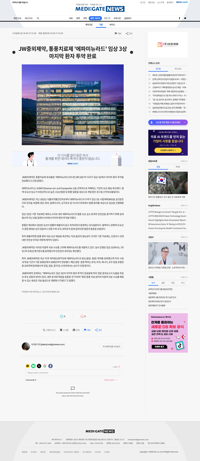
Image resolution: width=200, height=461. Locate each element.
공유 (131, 33)
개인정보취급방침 (54, 452)
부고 (182, 282)
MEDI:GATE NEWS (100, 7)
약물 (101, 24)
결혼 (163, 282)
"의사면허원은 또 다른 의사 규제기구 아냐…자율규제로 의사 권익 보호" (170, 95)
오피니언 (117, 18)
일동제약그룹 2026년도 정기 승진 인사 (162, 297)
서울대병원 (152, 293)
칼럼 (158, 166)
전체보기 (183, 161)
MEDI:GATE (182, 2)
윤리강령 (33, 452)
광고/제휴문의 (87, 452)
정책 (78, 18)
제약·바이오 (95, 18)
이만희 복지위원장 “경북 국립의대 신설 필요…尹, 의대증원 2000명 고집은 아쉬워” (170, 91)
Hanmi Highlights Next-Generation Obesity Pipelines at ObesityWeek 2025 (168, 220)
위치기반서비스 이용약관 (71, 452)
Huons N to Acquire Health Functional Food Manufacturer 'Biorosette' (168, 228)
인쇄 (77, 329)
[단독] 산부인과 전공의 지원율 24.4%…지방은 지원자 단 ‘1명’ (170, 79)
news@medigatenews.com (138, 439)
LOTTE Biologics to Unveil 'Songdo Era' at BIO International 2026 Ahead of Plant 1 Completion (168, 212)
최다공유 (178, 68)
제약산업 (88, 24)
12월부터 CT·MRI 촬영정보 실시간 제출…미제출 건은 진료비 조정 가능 (170, 87)
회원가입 (151, 2)
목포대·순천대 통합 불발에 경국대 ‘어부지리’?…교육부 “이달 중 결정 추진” (170, 75)
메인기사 (17, 18)
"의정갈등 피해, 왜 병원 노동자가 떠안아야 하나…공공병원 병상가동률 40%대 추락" (170, 103)
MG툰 (178, 166)
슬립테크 (127, 18)
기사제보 (107, 452)
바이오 (112, 24)
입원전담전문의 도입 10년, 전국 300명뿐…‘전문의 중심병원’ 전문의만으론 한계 (170, 107)
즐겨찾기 (170, 2)
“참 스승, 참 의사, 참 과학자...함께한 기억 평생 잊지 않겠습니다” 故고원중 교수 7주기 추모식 (170, 99)
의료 (71, 18)
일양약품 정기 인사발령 (156, 305)
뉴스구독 (160, 2)
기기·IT (107, 18)
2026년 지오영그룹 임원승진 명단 (160, 289)
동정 (173, 282)
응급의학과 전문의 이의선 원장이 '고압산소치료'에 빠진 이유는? (170, 83)
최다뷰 (158, 68)
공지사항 (97, 452)
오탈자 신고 (50, 329)
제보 (119, 33)
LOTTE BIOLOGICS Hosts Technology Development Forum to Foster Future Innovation (168, 216)
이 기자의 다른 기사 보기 (111, 346)
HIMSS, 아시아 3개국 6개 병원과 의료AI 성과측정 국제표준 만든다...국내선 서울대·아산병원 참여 (170, 111)
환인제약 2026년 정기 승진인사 (159, 301)
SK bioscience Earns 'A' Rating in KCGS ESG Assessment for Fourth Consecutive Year (168, 224)
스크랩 (65, 329)
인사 (153, 282)
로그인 (142, 2)
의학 (85, 18)
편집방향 (24, 452)
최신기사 (29, 18)
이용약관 (42, 452)
